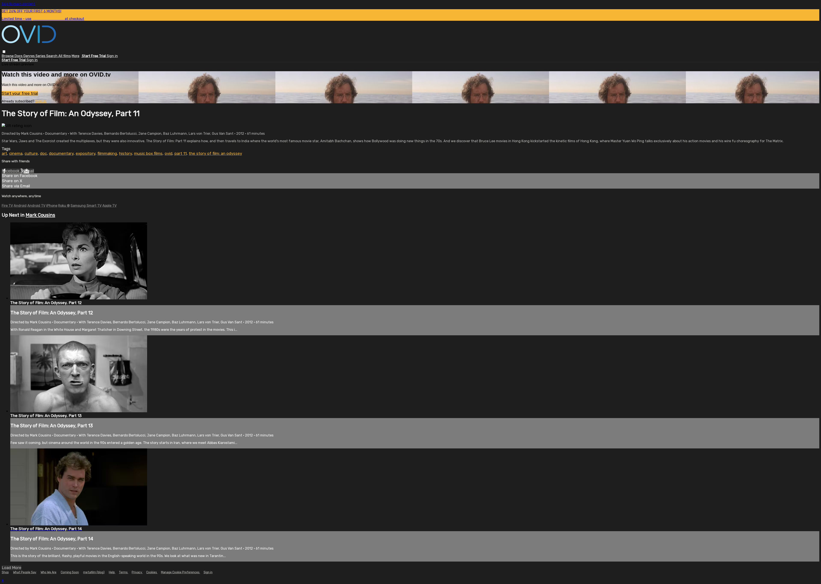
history (125, 153)
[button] (4, 51)
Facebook (11, 171)
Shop (5, 572)
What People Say (24, 572)
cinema (15, 153)
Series (40, 56)
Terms (123, 572)
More (75, 56)
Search (52, 56)
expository (85, 153)
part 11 (180, 153)
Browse (8, 56)
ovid (168, 153)
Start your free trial (20, 93)
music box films (148, 153)
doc (43, 153)
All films (64, 56)
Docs (19, 56)
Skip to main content (18, 4)
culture (31, 153)
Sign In (32, 60)
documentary (61, 153)
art (4, 153)
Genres (29, 56)
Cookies (152, 572)
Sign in (112, 56)
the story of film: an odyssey (215, 153)
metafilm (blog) (94, 572)
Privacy (137, 572)
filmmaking (107, 153)
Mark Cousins (40, 215)
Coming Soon (70, 572)
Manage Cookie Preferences (180, 572)
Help (112, 572)
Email (29, 171)
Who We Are (48, 572)
